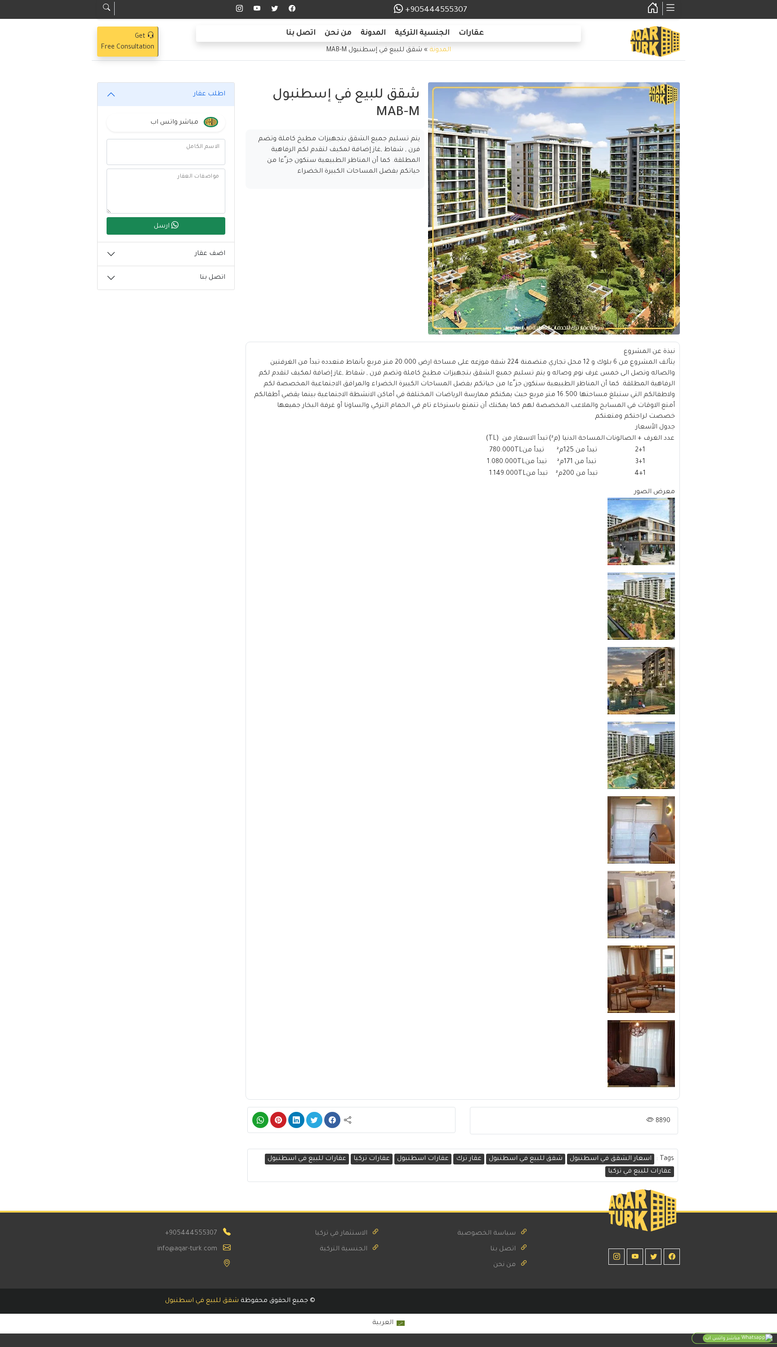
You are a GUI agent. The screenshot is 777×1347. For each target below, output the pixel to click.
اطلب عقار (209, 94)
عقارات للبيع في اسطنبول (307, 1159)
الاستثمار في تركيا (341, 1233)
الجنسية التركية (422, 33)
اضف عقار (210, 254)
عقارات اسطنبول (423, 1159)
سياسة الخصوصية (486, 1233)
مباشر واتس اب (723, 1338)
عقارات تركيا (371, 1159)
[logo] (655, 42)
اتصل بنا (301, 33)
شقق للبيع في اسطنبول (526, 1159)
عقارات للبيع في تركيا (639, 1171)
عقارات (471, 33)
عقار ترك (469, 1159)
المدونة (373, 33)
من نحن (338, 33)
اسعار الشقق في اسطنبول (611, 1159)
